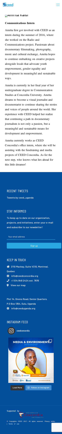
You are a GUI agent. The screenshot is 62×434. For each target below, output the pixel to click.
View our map (18, 285)
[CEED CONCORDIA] (8, 4)
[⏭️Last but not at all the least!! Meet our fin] (31, 360)
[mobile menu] (57, 4)
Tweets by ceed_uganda (20, 197)
